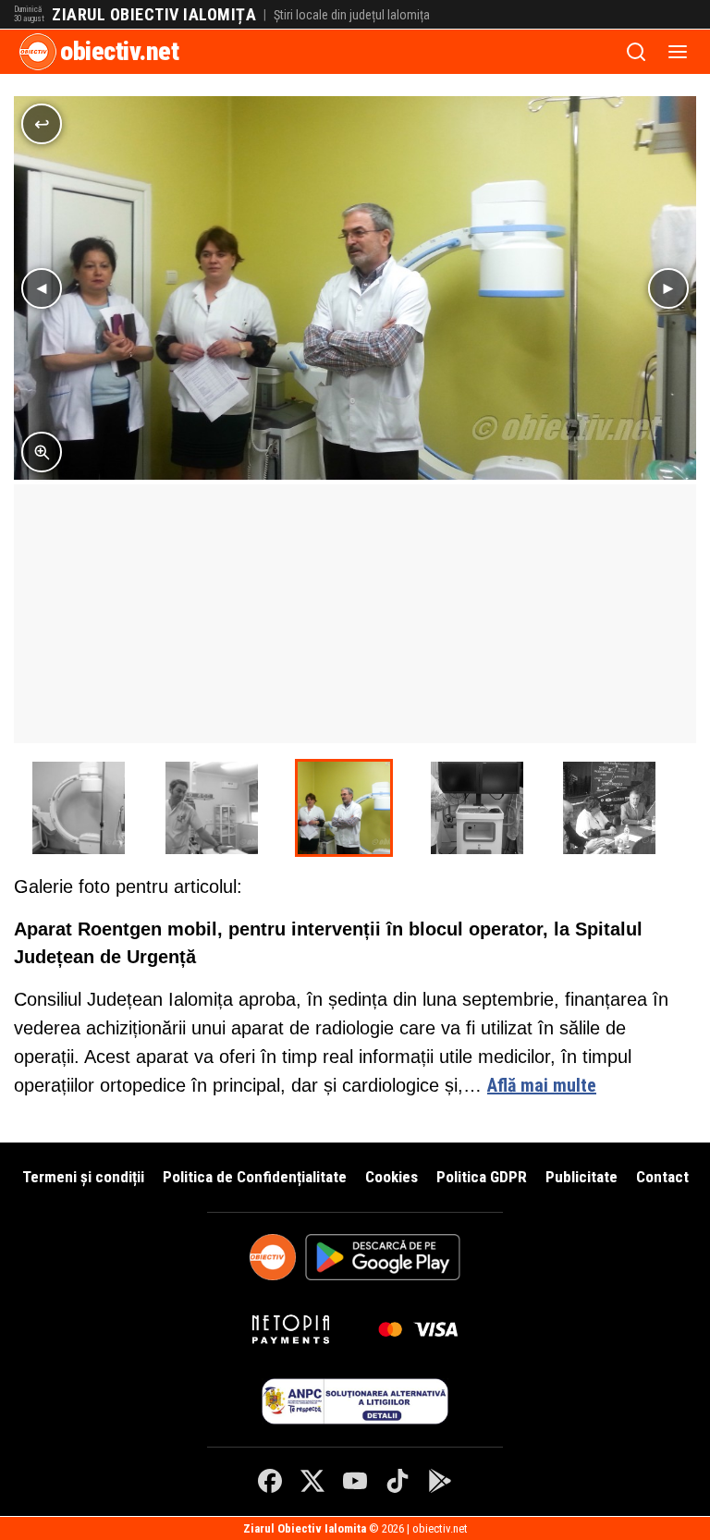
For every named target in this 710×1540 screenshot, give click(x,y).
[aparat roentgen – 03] (344, 808)
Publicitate (581, 1176)
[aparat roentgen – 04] (78, 808)
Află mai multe (541, 1085)
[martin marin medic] (211, 808)
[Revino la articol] (41, 124)
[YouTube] (355, 1481)
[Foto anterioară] (41, 288)
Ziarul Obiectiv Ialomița (154, 14)
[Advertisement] (355, 613)
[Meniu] (677, 51)
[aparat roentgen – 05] (477, 808)
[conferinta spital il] (609, 808)
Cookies (391, 1176)
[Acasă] (38, 52)
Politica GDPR (481, 1176)
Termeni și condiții (83, 1176)
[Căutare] (636, 51)
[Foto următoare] (668, 288)
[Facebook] (270, 1481)
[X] (312, 1481)
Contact (662, 1176)
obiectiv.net (119, 51)
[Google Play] (440, 1481)
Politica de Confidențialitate (255, 1176)
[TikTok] (398, 1481)
